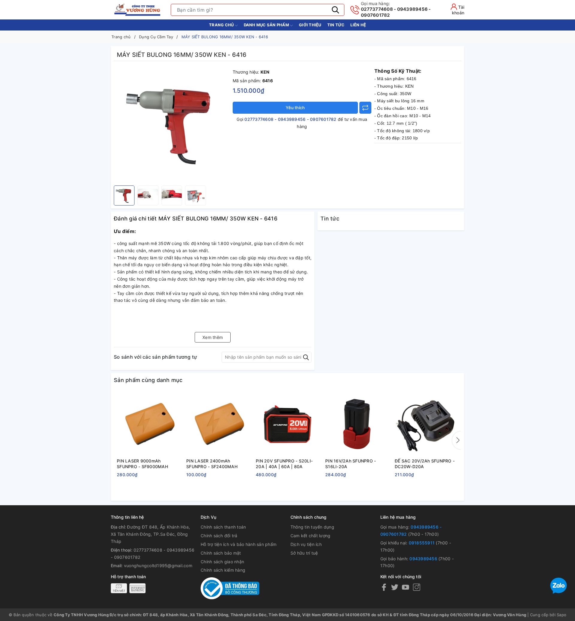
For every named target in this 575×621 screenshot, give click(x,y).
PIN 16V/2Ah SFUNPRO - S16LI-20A (350, 463)
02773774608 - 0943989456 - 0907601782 (396, 9)
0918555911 (422, 542)
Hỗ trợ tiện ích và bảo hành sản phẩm (238, 544)
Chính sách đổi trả (219, 535)
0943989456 (423, 558)
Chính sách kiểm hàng (223, 570)
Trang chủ (222, 24)
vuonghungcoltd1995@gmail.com (158, 565)
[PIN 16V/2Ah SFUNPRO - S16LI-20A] (357, 424)
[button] (456, 440)
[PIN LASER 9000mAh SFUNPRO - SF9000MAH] (148, 424)
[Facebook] (384, 587)
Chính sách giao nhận (222, 561)
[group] (172, 124)
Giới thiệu (310, 24)
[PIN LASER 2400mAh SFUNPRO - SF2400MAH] (218, 424)
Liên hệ (358, 24)
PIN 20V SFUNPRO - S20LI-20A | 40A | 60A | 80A (284, 463)
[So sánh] (365, 108)
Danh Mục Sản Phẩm (267, 24)
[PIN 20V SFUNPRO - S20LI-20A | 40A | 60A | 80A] (287, 424)
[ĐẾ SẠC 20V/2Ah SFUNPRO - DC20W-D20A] (426, 424)
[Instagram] (416, 587)
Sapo (561, 614)
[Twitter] (394, 587)
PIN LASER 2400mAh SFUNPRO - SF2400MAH (211, 463)
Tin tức (336, 24)
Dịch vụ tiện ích (306, 544)
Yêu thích (295, 107)
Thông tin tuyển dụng (312, 526)
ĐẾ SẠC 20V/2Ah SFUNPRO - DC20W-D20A (425, 463)
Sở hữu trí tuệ (304, 552)
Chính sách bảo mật (221, 552)
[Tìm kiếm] (335, 9)
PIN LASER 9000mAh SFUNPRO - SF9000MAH (142, 463)
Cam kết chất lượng (310, 535)
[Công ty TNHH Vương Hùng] (138, 10)
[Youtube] (405, 587)
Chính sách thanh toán (223, 526)
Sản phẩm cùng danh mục (148, 380)
